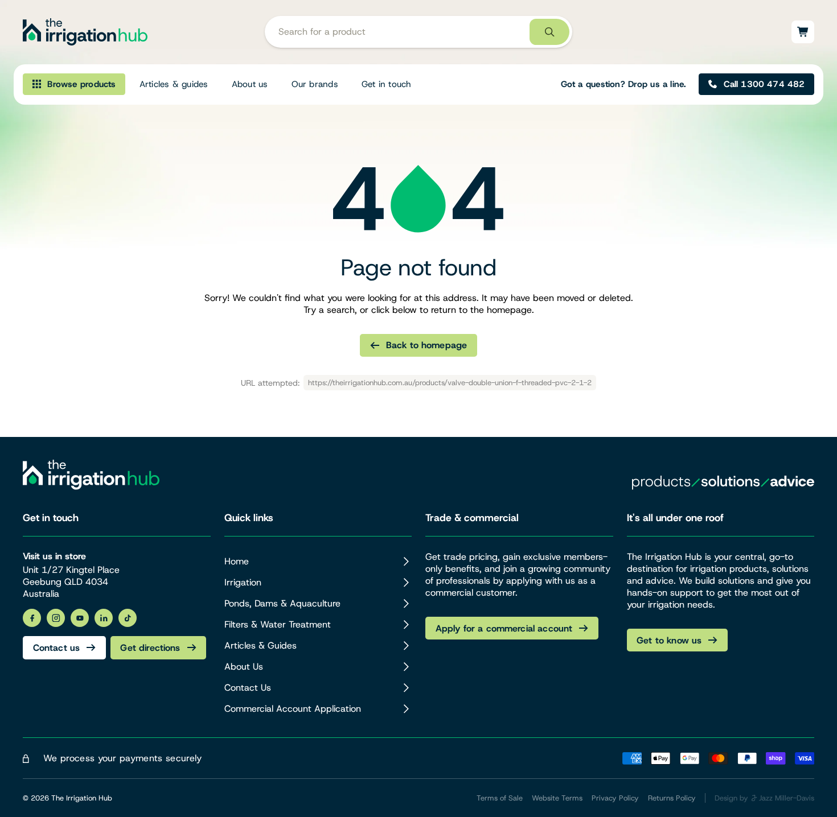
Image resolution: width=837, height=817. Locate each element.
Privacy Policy (615, 798)
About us (250, 84)
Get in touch (387, 84)
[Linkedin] (104, 618)
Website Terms (557, 798)
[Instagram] (56, 618)
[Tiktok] (127, 618)
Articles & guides (174, 84)
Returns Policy (672, 798)
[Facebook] (32, 618)
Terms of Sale (500, 798)
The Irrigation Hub (81, 798)
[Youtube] (80, 618)
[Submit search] (549, 32)
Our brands (315, 84)
